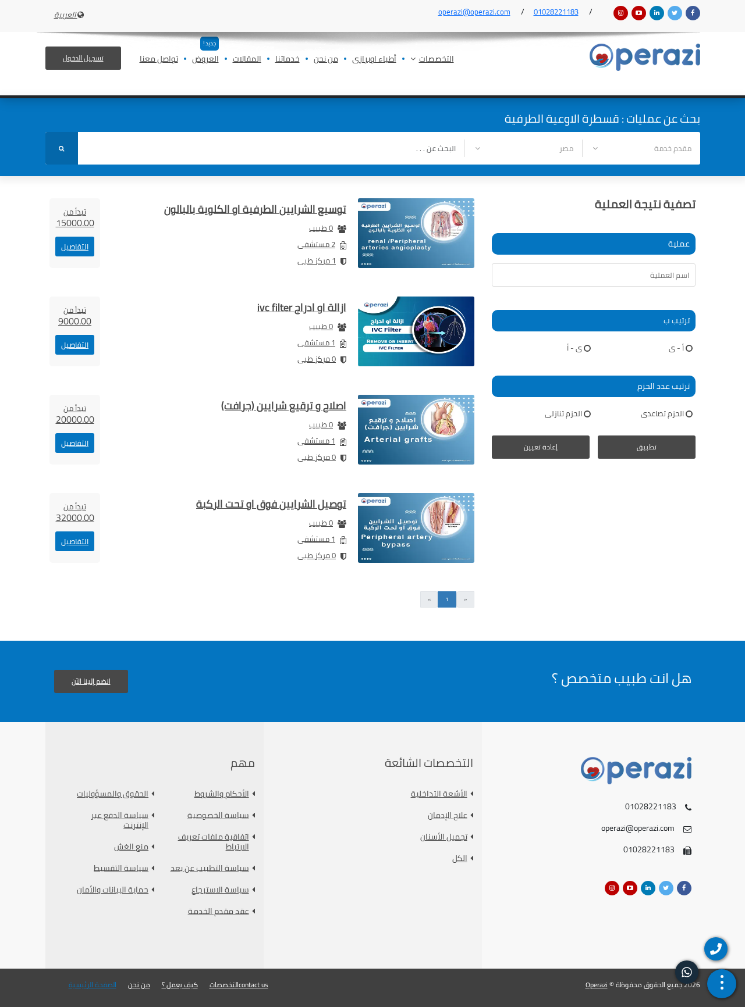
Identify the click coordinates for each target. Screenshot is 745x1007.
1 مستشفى (316, 342)
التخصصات (436, 59)
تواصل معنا (159, 59)
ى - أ (574, 347)
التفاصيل (74, 246)
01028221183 (556, 11)
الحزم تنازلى (563, 413)
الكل (459, 858)
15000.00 (75, 217)
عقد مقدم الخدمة (218, 911)
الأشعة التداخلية (439, 794)
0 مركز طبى (316, 359)
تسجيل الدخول (83, 58)
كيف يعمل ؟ (180, 985)
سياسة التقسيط (121, 868)
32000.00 (75, 512)
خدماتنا (287, 59)
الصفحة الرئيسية (92, 985)
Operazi (597, 984)
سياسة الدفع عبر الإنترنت (119, 820)
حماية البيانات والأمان (112, 890)
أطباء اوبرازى (374, 59)
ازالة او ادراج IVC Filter (301, 307)
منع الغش (131, 847)
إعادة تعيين (541, 446)
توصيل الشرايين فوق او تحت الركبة (271, 503)
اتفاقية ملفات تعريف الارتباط (213, 842)
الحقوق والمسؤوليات (112, 794)
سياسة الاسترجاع (220, 890)
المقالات (247, 59)
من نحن (326, 59)
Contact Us (253, 985)
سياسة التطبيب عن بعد (210, 868)
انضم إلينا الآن (91, 681)
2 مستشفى (316, 244)
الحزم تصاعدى (662, 413)
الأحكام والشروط (221, 794)
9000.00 (74, 316)
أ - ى (676, 347)
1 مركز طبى (316, 260)
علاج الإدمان (447, 815)
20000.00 (75, 414)
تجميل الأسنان (443, 837)
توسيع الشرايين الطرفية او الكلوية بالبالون (255, 209)
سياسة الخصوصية (218, 815)
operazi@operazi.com (474, 11)
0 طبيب (321, 228)
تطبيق (647, 446)
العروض (205, 59)
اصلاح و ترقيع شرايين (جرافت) (283, 405)
